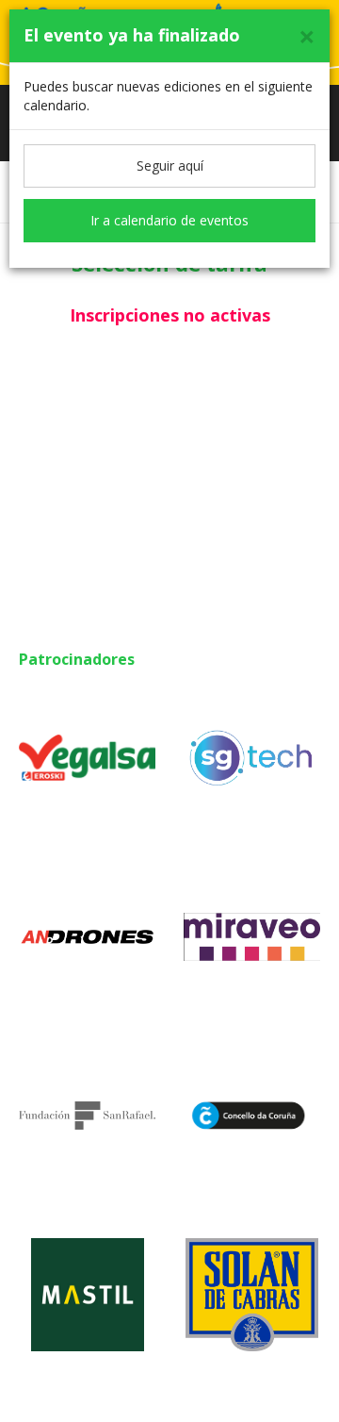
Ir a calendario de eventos (169, 220)
